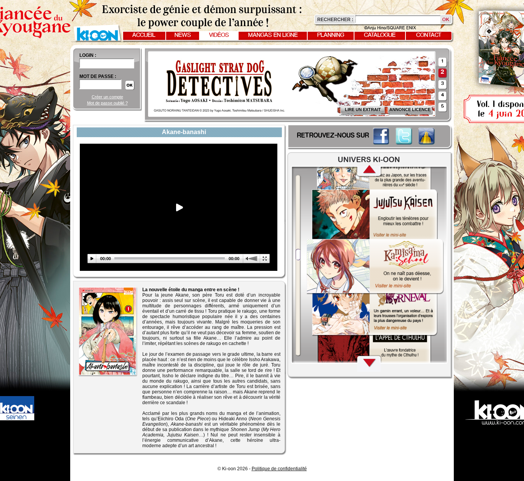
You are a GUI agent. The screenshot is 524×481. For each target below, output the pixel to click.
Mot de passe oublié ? (107, 103)
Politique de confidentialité (279, 468)
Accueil (143, 35)
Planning (330, 35)
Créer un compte (107, 97)
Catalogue (379, 35)
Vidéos (219, 35)
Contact (429, 35)
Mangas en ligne (273, 35)
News (183, 35)
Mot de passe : (97, 76)
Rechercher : (335, 19)
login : (87, 55)
